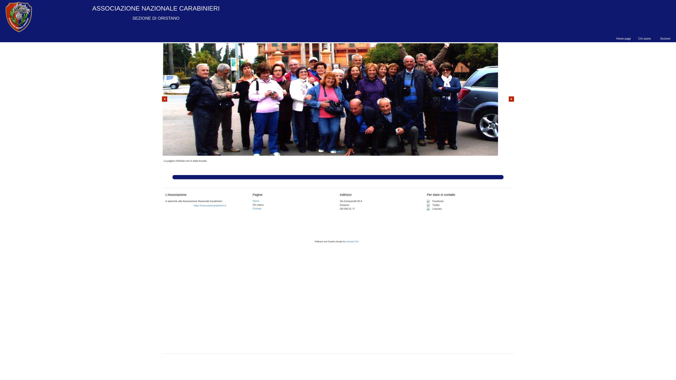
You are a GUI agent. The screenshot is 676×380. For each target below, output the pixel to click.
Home (256, 201)
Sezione (665, 38)
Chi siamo (644, 38)
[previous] (164, 99)
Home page (623, 38)
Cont (257, 208)
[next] (511, 99)
